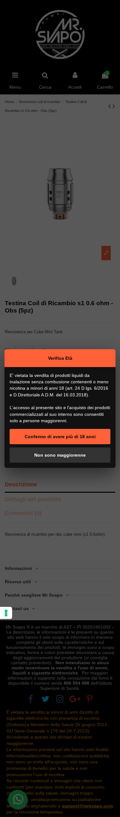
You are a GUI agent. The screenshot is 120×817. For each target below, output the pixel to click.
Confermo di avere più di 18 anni (60, 436)
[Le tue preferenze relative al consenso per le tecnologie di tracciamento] (6, 613)
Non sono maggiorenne (60, 455)
